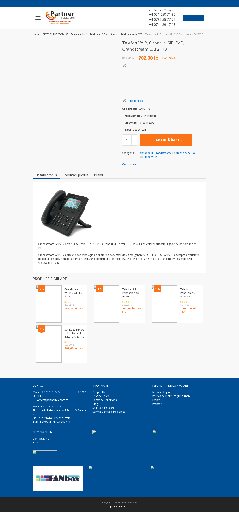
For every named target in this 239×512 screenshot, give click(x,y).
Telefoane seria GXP (131, 34)
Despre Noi (99, 392)
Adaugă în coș (168, 140)
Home (36, 34)
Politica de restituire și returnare (171, 396)
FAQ (35, 442)
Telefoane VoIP (79, 34)
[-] (134, 143)
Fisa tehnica (136, 101)
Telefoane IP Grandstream (104, 34)
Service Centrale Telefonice (108, 411)
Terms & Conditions (104, 400)
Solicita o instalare (103, 407)
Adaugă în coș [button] (131, 318)
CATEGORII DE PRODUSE (55, 34)
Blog (95, 404)
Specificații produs (75, 175)
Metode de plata (162, 392)
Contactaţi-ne (41, 438)
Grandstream (130, 164)
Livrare (156, 400)
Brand (98, 175)
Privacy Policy (100, 396)
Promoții (157, 404)
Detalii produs (46, 175)
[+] (134, 137)
